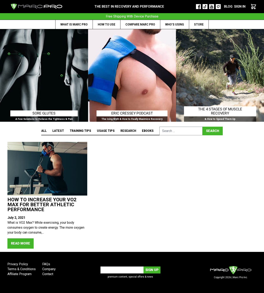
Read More (20, 243)
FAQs (46, 264)
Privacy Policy (17, 264)
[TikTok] (205, 6)
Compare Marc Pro (140, 24)
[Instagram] (218, 6)
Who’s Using (174, 24)
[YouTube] (211, 6)
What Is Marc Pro (74, 24)
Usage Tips (106, 130)
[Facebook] (198, 6)
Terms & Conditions (21, 269)
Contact (47, 274)
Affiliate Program (19, 274)
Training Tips (80, 130)
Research (128, 130)
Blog (228, 6)
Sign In (239, 6)
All (44, 130)
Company (49, 269)
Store (199, 24)
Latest (58, 130)
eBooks (148, 130)
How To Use (106, 24)
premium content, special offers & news (130, 276)
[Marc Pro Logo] (36, 6)
